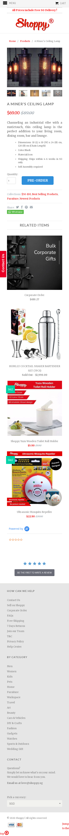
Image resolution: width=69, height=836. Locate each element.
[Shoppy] (34, 23)
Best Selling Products (45, 194)
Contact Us (13, 600)
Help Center (14, 646)
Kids (10, 676)
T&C (9, 636)
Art (9, 707)
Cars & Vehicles (16, 718)
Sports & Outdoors (18, 743)
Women (11, 671)
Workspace (13, 697)
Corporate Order (17, 610)
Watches (12, 738)
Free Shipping (15, 620)
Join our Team (15, 631)
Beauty (11, 712)
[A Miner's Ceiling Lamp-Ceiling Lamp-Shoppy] (34, 67)
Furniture (13, 198)
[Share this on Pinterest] (26, 207)
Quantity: (12, 174)
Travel (11, 702)
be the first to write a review (34, 572)
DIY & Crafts (14, 723)
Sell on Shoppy (16, 605)
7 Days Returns (16, 626)
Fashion (12, 728)
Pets (9, 681)
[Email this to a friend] (31, 207)
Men (10, 666)
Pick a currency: (16, 797)
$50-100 (26, 194)
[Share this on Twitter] (17, 207)
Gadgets (12, 733)
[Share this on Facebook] (21, 207)
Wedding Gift (15, 749)
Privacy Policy (15, 641)
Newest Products (30, 198)
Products (25, 41)
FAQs (10, 615)
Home (11, 687)
